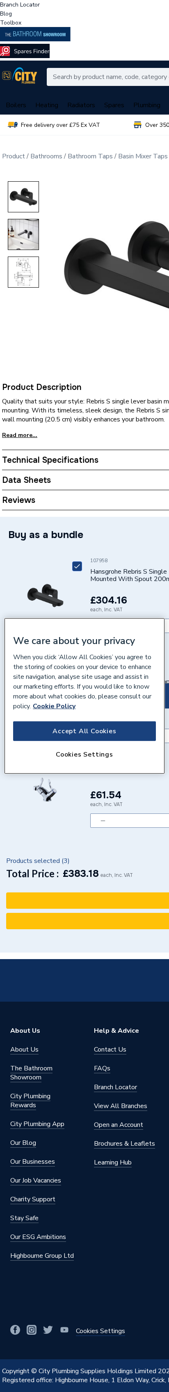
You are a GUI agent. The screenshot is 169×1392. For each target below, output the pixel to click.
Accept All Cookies (84, 730)
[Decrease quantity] (103, 820)
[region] (84, 696)
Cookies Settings (84, 754)
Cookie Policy (54, 705)
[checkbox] (77, 566)
